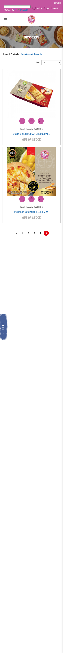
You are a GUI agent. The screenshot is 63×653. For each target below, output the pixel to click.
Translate (24, 10)
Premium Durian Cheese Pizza (31, 212)
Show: (37, 62)
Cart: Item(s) (52, 8)
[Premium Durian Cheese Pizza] (31, 171)
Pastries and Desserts (31, 54)
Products (15, 54)
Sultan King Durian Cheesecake (31, 134)
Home (6, 54)
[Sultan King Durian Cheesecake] (31, 93)
